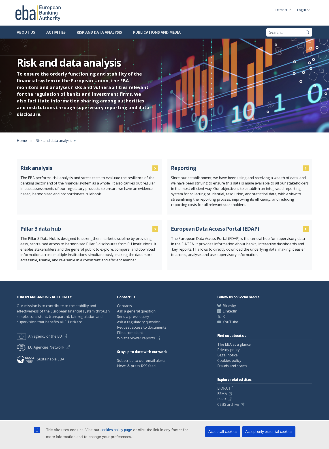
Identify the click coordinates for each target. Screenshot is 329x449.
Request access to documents (141, 327)
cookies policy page (116, 430)
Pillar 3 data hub (40, 229)
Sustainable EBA (50, 359)
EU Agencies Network (46, 347)
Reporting (183, 168)
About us (26, 32)
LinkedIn (230, 311)
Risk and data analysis (99, 32)
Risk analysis (36, 168)
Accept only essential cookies (268, 432)
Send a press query (133, 316)
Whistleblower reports (136, 338)
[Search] (307, 32)
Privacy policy (228, 349)
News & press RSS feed (136, 365)
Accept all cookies (222, 432)
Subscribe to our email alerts (141, 360)
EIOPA (222, 388)
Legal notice (227, 355)
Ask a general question (136, 311)
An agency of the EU (45, 336)
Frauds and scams (232, 365)
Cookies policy (229, 360)
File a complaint (130, 332)
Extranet (281, 10)
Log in (301, 10)
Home (22, 140)
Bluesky (229, 305)
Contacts (124, 305)
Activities (56, 32)
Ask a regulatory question (138, 321)
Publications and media (157, 32)
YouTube (230, 321)
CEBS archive (228, 404)
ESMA (222, 393)
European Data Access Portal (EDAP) (215, 229)
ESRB (221, 399)
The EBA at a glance (234, 344)
